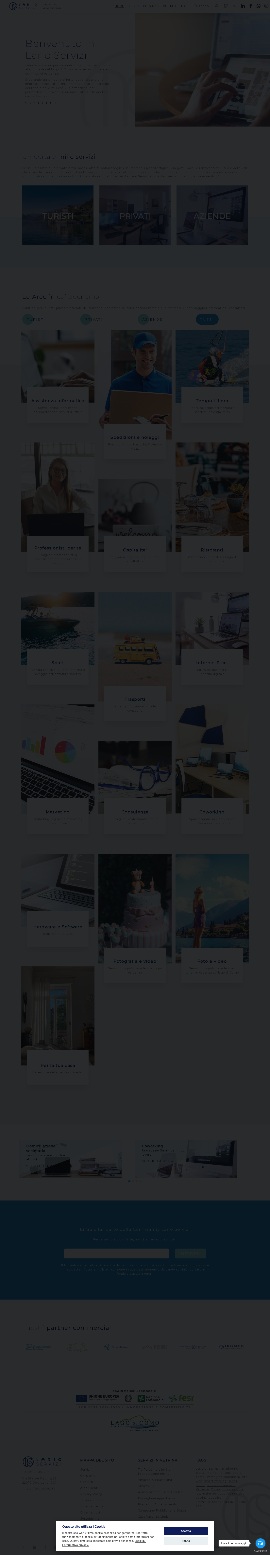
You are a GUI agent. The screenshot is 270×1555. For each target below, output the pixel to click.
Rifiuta (186, 1540)
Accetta (186, 1530)
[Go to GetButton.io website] (260, 1551)
